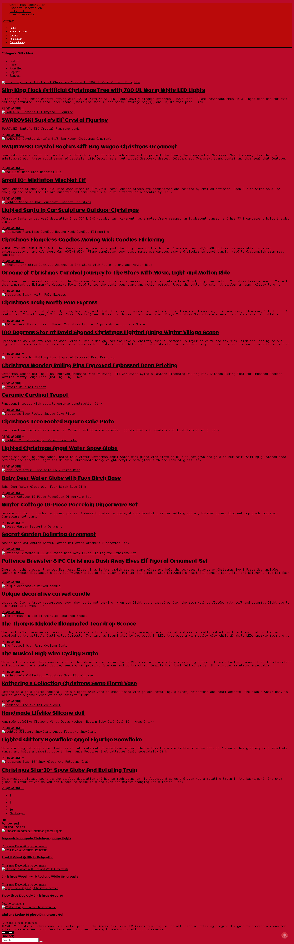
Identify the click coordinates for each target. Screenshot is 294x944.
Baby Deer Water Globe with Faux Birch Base (61, 478)
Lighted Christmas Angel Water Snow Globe (60, 448)
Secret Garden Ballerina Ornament (49, 534)
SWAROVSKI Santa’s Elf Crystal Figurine (55, 120)
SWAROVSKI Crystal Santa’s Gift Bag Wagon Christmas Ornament (89, 146)
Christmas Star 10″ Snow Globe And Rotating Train (69, 770)
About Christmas (18, 31)
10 (11, 809)
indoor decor (20, 11)
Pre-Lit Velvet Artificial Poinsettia (27, 857)
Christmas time (11, 922)
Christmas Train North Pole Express (49, 302)
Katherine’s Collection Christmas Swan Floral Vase (69, 683)
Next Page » (17, 813)
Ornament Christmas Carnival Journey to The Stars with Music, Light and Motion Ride (116, 273)
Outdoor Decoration (26, 8)
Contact (14, 35)
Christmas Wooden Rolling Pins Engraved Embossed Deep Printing (90, 365)
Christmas (8, 21)
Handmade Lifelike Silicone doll (43, 713)
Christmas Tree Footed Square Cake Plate (58, 421)
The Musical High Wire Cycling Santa (50, 653)
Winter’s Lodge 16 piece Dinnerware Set (33, 914)
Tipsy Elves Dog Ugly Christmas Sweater (32, 895)
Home (13, 27)
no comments (38, 846)
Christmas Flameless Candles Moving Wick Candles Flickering (83, 240)
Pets (4, 903)
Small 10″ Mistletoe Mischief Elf (44, 180)
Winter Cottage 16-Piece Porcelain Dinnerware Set (70, 505)
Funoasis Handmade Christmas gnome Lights (36, 838)
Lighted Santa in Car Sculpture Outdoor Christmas (70, 210)
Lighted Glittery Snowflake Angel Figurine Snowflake (72, 739)
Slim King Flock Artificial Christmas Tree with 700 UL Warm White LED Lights (103, 90)
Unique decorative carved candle (46, 594)
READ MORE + (13, 108)
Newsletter (16, 38)
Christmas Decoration (28, 4)
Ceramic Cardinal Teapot (35, 395)
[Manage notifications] (284, 935)
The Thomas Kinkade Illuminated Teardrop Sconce (69, 624)
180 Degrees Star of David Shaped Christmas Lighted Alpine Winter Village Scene (110, 332)
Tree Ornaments (22, 14)
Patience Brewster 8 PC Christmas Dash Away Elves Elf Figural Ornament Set (105, 561)
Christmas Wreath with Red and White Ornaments (40, 876)
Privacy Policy (17, 42)
